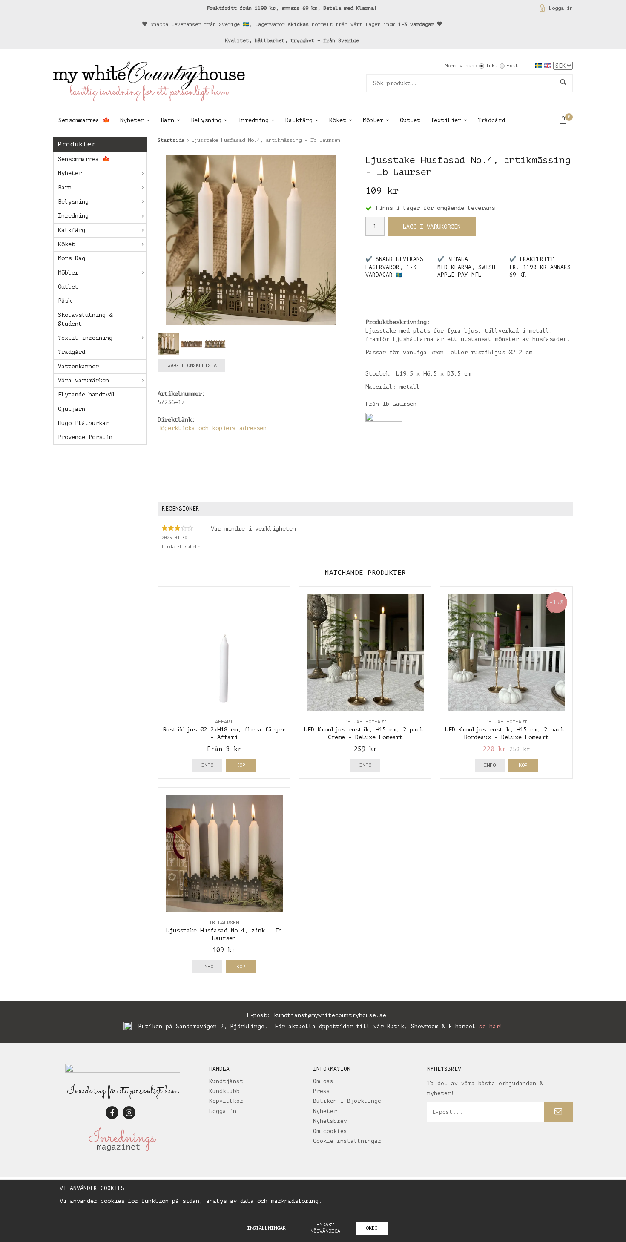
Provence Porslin (85, 437)
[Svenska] (539, 65)
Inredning (253, 120)
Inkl (492, 66)
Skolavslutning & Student (85, 319)
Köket (337, 120)
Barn (167, 120)
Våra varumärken (83, 380)
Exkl (512, 66)
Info (207, 765)
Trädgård (491, 120)
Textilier (446, 120)
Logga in (561, 8)
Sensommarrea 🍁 (84, 120)
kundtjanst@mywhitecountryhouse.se (330, 1015)
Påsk (65, 301)
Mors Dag (71, 258)
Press (321, 1091)
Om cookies (330, 1131)
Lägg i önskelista (191, 365)
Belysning (206, 120)
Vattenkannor (78, 366)
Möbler (373, 120)
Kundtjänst (226, 1081)
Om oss (323, 1081)
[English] (548, 65)
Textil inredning (85, 338)
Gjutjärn (71, 409)
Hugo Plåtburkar (83, 423)
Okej (372, 1228)
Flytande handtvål (87, 394)
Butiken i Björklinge (347, 1101)
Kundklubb (224, 1091)
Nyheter (132, 120)
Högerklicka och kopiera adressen (212, 428)
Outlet (410, 120)
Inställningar (266, 1228)
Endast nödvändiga (325, 1228)
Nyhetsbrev (330, 1121)
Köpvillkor (226, 1101)
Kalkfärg (299, 120)
